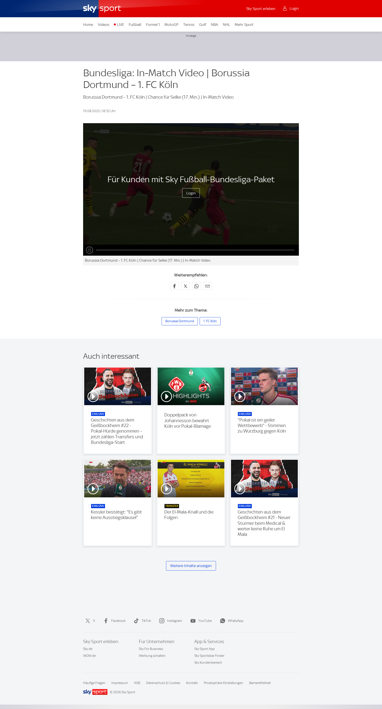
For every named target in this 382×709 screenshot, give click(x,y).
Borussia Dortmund (179, 321)
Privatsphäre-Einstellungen (223, 683)
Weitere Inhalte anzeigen (191, 565)
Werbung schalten (152, 656)
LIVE (120, 24)
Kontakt (192, 683)
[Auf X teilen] (185, 286)
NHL (226, 24)
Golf (202, 24)
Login (191, 193)
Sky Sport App (204, 649)
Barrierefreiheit (260, 683)
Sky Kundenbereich (208, 663)
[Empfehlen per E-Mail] (207, 286)
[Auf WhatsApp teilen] (196, 286)
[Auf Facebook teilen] (174, 286)
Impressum (119, 683)
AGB (137, 683)
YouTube (205, 621)
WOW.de (89, 656)
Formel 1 (153, 24)
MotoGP (171, 24)
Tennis (188, 24)
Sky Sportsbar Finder (209, 656)
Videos (103, 24)
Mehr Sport (244, 24)
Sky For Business (151, 649)
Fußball (135, 24)
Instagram (174, 621)
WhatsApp (235, 621)
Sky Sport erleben (260, 8)
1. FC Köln (210, 321)
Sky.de (87, 649)
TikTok (146, 621)
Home (88, 24)
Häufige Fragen (94, 683)
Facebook (118, 621)
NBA (214, 24)
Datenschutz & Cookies (163, 683)
